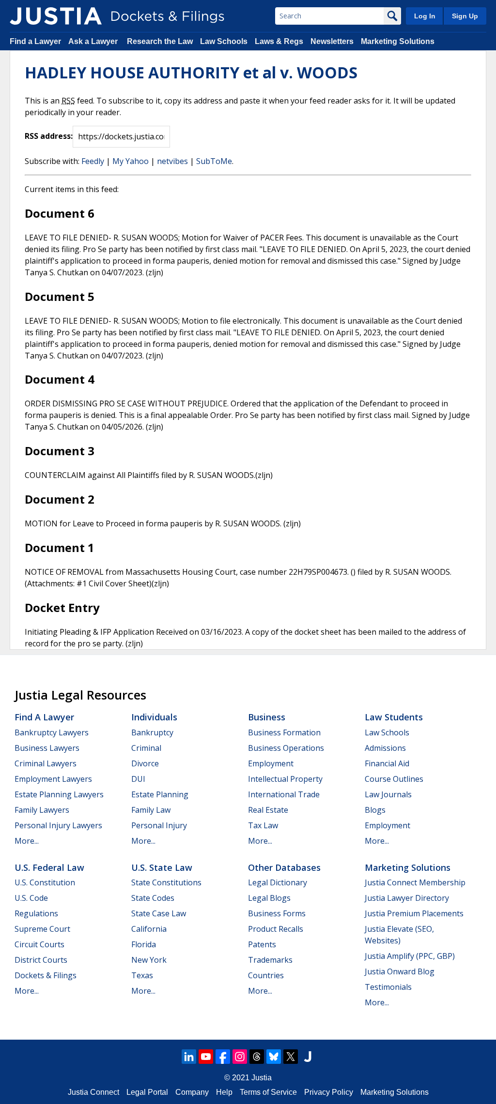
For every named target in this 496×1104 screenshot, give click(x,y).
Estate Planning (159, 794)
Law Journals (388, 794)
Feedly (92, 161)
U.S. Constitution (45, 882)
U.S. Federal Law (49, 867)
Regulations (36, 913)
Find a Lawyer (35, 41)
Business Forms (277, 913)
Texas (142, 975)
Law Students (394, 717)
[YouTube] (206, 1056)
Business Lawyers (47, 748)
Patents (262, 944)
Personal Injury (159, 825)
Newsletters (332, 41)
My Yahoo (130, 161)
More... (27, 840)
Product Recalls (275, 929)
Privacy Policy (328, 1092)
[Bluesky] (273, 1056)
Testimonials (388, 987)
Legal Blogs (269, 898)
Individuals (154, 717)
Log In (424, 16)
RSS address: (49, 136)
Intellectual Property (285, 779)
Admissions (385, 748)
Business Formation (284, 732)
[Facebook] (223, 1056)
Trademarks (270, 960)
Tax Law (263, 825)
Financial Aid (387, 763)
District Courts (41, 960)
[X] (290, 1056)
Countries (266, 975)
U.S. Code (31, 898)
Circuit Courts (39, 944)
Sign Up (465, 16)
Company (192, 1092)
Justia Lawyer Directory (407, 898)
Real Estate (268, 810)
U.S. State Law (161, 867)
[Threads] (256, 1056)
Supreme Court (42, 929)
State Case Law (158, 913)
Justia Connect (93, 1092)
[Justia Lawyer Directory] (307, 1056)
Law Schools (224, 41)
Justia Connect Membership (415, 882)
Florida (143, 944)
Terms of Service (268, 1092)
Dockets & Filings (46, 975)
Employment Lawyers (53, 779)
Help (224, 1092)
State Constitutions (166, 882)
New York (149, 960)
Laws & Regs (279, 41)
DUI (138, 779)
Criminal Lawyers (46, 763)
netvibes (172, 161)
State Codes (152, 898)
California (149, 929)
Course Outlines (394, 779)
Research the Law (160, 41)
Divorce (145, 763)
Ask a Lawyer (94, 41)
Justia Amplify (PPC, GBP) (410, 956)
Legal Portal (147, 1092)
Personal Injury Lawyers (58, 825)
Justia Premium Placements (414, 913)
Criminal (146, 748)
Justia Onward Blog (399, 971)
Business (266, 717)
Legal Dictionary (277, 882)
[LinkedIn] (189, 1056)
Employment (271, 763)
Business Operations (286, 748)
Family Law (150, 810)
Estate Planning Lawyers (59, 794)
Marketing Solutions (397, 41)
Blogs (375, 810)
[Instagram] (239, 1056)
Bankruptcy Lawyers (52, 732)
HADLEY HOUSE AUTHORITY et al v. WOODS (191, 72)
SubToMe (214, 161)
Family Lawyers (42, 810)
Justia (261, 1078)
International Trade (284, 794)
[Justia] (56, 16)
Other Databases (284, 867)
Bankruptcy (152, 732)
